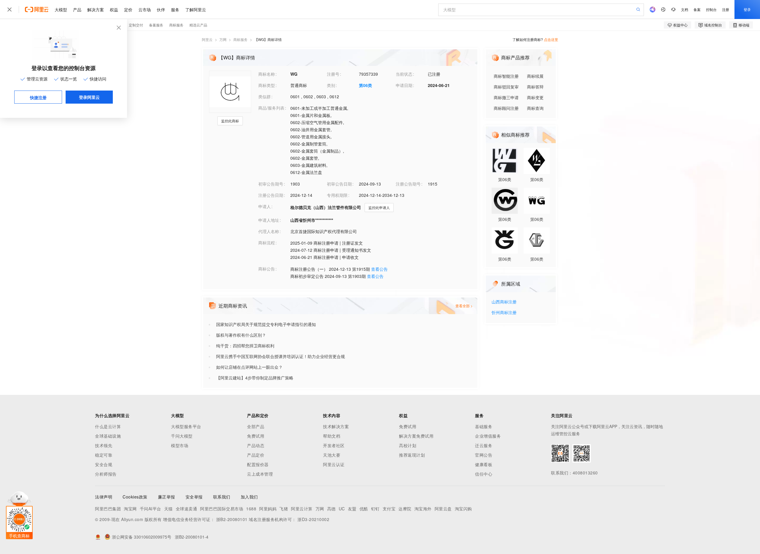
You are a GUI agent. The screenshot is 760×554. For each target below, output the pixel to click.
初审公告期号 (270, 184)
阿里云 (207, 39)
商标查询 (535, 108)
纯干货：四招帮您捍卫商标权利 (245, 346)
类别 (331, 85)
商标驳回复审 (506, 87)
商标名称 (266, 74)
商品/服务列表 (271, 108)
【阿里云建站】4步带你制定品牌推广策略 (254, 378)
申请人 (264, 206)
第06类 (365, 85)
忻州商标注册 (504, 313)
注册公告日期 (270, 195)
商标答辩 (535, 87)
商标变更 (535, 97)
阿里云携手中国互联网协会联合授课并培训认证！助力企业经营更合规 (280, 356)
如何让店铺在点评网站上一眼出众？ (249, 367)
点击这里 (551, 39)
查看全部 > (464, 305)
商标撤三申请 (506, 97)
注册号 (333, 74)
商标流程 (266, 243)
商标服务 (240, 39)
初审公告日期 (339, 184)
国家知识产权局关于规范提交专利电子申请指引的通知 (266, 324)
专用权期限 (337, 195)
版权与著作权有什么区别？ (241, 335)
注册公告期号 (408, 184)
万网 (223, 39)
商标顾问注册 (506, 108)
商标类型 (266, 85)
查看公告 (379, 269)
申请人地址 (268, 220)
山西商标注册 (504, 302)
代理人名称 (268, 231)
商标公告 (266, 269)
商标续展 (535, 76)
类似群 (264, 96)
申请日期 (404, 85)
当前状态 (404, 74)
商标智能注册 (506, 76)
